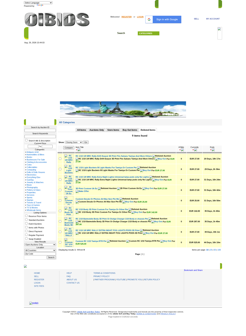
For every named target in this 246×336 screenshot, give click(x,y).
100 (219, 250)
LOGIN (140, 17)
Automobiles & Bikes (35, 154)
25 (211, 250)
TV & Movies (32, 208)
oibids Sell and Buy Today (88, 312)
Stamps (30, 200)
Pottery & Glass (34, 190)
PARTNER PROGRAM (105, 279)
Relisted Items (148, 130)
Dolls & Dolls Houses (36, 172)
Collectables (32, 167)
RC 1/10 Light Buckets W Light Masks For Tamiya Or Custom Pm (106, 167)
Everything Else (33, 177)
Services (30, 195)
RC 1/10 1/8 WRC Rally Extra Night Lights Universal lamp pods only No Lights (112, 177)
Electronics (31, 175)
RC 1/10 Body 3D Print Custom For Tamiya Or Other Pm (102, 209)
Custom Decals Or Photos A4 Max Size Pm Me (97, 199)
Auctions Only (97, 130)
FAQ (69, 276)
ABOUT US (72, 279)
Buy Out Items (130, 130)
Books (29, 157)
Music (29, 185)
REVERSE (186, 3)
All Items (81, 130)
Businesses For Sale (36, 160)
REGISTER (127, 17)
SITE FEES (39, 286)
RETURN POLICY (152, 279)
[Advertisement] (123, 72)
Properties (31, 192)
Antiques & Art (32, 152)
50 (215, 250)
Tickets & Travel (34, 202)
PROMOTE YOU (134, 279)
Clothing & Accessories (37, 162)
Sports (29, 197)
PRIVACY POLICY (101, 276)
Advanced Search (189, 33)
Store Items (113, 130)
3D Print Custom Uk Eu (86, 188)
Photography (32, 187)
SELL (196, 19)
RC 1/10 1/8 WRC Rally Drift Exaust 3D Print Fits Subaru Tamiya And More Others (114, 156)
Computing (31, 170)
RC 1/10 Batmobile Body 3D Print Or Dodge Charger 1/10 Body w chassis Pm (112, 219)
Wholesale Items (34, 210)
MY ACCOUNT (213, 19)
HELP (197, 3)
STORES (174, 3)
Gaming (30, 180)
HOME (163, 3)
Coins (29, 165)
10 (207, 250)
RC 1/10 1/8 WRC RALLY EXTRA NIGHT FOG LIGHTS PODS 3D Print (108, 230)
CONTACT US (209, 3)
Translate (48, 6)
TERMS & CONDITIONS (104, 273)
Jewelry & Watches (35, 182)
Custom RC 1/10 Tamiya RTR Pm (91, 241)
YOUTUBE (121, 279)
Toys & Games (33, 205)
